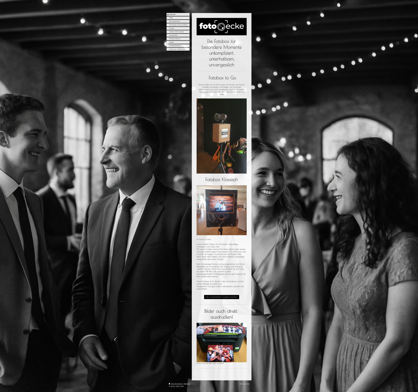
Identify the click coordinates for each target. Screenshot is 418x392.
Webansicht (244, 384)
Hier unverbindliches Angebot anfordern (222, 297)
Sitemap (187, 384)
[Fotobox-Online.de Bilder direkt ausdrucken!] (222, 342)
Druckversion (177, 384)
